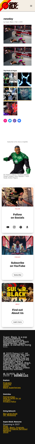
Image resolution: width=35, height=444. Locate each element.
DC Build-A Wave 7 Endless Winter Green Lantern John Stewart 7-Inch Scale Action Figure (16, 176)
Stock (5, 432)
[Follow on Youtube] (7, 227)
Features (7, 384)
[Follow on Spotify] (20, 227)
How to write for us (12, 398)
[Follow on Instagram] (14, 227)
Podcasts (7, 383)
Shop (5, 426)
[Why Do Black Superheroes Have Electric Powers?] (25, 79)
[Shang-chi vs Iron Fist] (10, 94)
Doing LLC (21, 375)
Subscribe (17, 275)
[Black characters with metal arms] (10, 108)
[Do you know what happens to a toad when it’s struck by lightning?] (25, 94)
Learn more (17, 322)
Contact (6, 400)
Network (7, 430)
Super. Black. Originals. (14, 427)
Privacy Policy (9, 401)
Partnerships (9, 397)
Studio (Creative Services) (15, 429)
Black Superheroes (12, 387)
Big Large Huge (10, 413)
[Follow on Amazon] (27, 227)
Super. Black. (10, 22)
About (6, 386)
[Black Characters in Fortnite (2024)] (10, 79)
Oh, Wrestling (9, 415)
